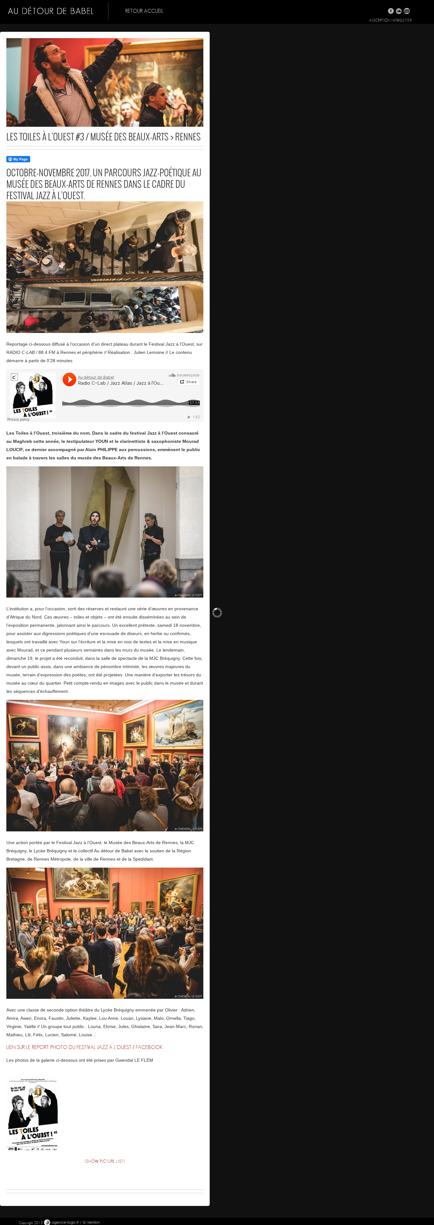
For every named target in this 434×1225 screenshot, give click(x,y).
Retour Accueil (144, 11)
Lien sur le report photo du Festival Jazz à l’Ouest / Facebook (84, 1047)
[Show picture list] (105, 1162)
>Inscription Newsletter (390, 20)
